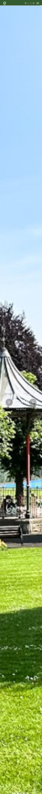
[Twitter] (28, 3)
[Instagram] (31, 3)
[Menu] (37, 3)
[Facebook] (25, 3)
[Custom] (33, 3)
